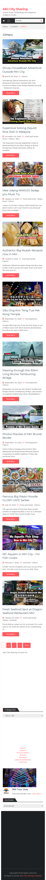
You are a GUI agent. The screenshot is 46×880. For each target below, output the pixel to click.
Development (31, 319)
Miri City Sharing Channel (31, 876)
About (22, 748)
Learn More (36, 794)
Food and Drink (31, 137)
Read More (10, 93)
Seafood (13, 620)
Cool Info (26, 563)
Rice (18, 139)
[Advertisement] (23, 682)
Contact (22, 750)
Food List (23, 762)
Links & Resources (22, 760)
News (4, 139)
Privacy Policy (23, 753)
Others (24, 76)
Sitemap (22, 757)
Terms (22, 755)
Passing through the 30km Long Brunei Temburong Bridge (20, 374)
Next (27, 645)
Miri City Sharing (15, 9)
